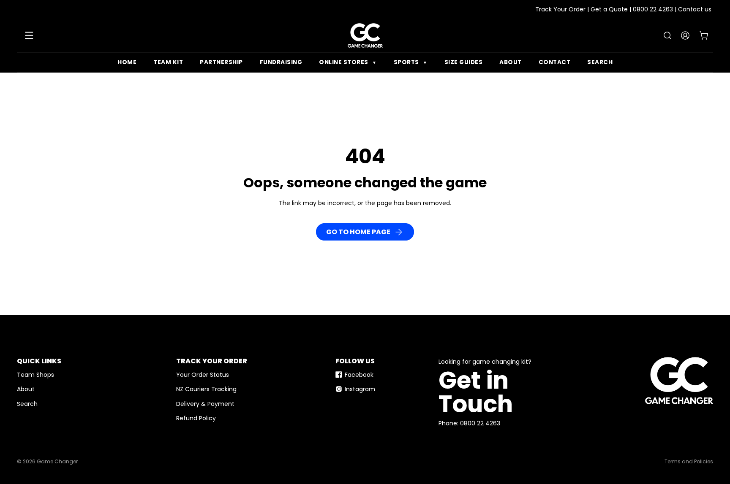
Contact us (694, 9)
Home (126, 62)
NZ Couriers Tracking (206, 389)
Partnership (221, 62)
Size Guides (463, 62)
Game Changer (57, 461)
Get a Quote (609, 9)
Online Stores (348, 62)
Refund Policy (196, 418)
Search (600, 62)
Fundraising (281, 62)
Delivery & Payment (205, 404)
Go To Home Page (358, 232)
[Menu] (29, 35)
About (510, 62)
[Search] (667, 35)
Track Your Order (560, 9)
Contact (555, 62)
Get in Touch (476, 392)
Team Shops (35, 374)
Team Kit (168, 62)
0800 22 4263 (653, 9)
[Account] (685, 35)
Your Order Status (202, 374)
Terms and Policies (689, 461)
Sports (411, 62)
